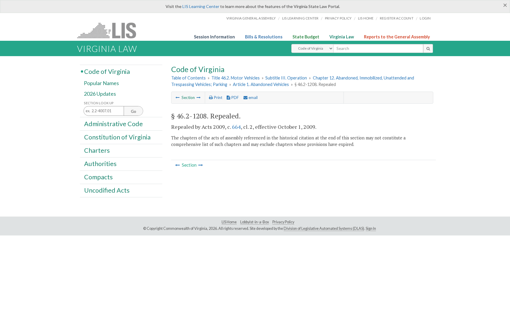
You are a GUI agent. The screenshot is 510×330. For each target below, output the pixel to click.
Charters (97, 150)
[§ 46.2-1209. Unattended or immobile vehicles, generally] (199, 97)
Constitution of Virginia (117, 137)
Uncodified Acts (107, 190)
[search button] (428, 48)
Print (217, 97)
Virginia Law (341, 36)
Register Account (396, 18)
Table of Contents (188, 77)
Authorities (100, 164)
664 (236, 126)
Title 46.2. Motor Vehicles (235, 77)
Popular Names (101, 83)
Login (425, 18)
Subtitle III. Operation (286, 77)
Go (133, 111)
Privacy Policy (338, 18)
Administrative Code (113, 123)
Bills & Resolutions (263, 36)
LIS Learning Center (200, 6)
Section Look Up (99, 103)
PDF (234, 97)
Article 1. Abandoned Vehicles (261, 84)
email (253, 97)
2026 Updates (100, 93)
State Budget (305, 36)
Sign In (371, 228)
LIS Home (229, 222)
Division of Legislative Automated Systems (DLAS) (324, 228)
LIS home (366, 18)
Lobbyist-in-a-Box (254, 222)
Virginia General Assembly (251, 18)
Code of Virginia (107, 71)
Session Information (214, 36)
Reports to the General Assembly (397, 36)
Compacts (98, 177)
